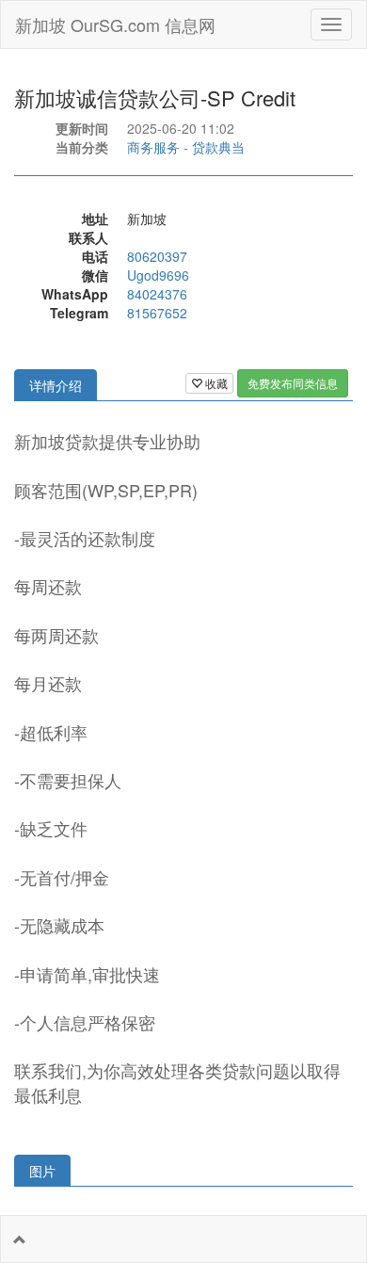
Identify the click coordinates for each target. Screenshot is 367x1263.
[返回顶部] (20, 1239)
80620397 (157, 256)
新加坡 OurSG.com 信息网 (115, 24)
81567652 (157, 312)
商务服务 (153, 147)
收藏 (215, 383)
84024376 (157, 293)
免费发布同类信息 (292, 383)
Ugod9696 (158, 275)
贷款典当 (218, 147)
